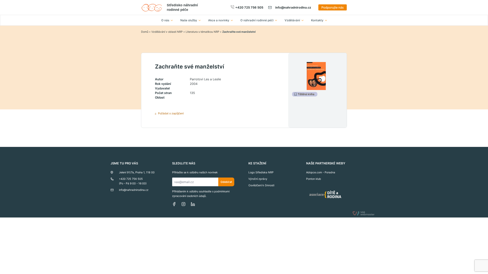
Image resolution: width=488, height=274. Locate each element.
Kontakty (317, 20)
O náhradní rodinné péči (257, 20)
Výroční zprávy (257, 178)
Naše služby (188, 20)
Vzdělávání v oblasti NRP (167, 31)
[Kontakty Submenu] (327, 20)
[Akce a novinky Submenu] (233, 20)
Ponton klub (313, 178)
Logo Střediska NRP (261, 172)
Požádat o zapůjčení (171, 113)
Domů (144, 31)
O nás (165, 20)
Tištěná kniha (306, 94)
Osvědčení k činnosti (261, 185)
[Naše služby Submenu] (200, 20)
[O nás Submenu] (173, 20)
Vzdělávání (292, 20)
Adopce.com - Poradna (320, 172)
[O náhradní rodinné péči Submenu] (277, 20)
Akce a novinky (218, 20)
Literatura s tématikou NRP (202, 31)
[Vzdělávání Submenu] (303, 20)
